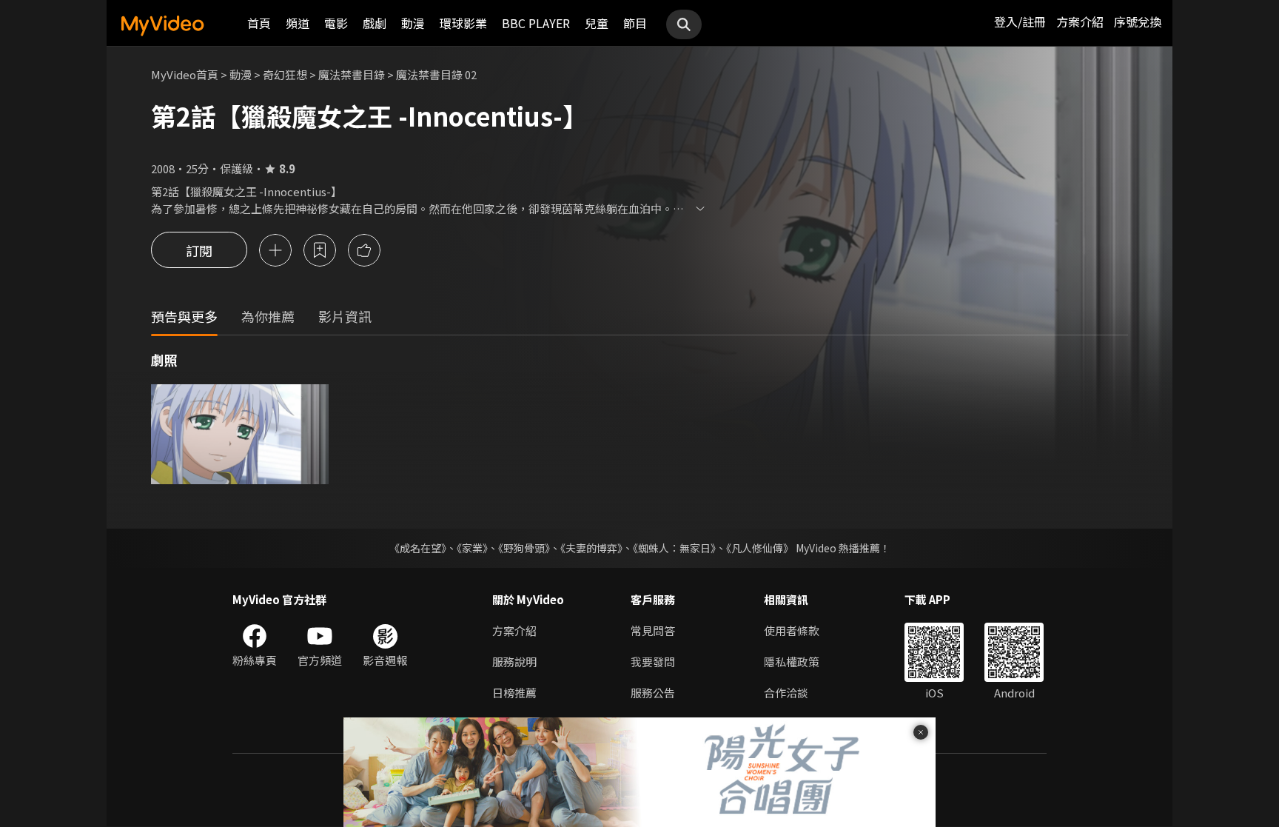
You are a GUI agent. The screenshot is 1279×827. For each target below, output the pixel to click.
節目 (635, 23)
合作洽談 (786, 692)
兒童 (596, 23)
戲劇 (374, 23)
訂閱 (199, 250)
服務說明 (514, 661)
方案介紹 (1080, 21)
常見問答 (653, 630)
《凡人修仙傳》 (759, 547)
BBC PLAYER (536, 23)
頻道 (297, 23)
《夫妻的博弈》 (591, 547)
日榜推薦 (514, 692)
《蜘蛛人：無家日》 (674, 547)
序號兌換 (1137, 21)
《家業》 (472, 547)
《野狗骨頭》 (524, 547)
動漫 (413, 23)
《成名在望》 (417, 547)
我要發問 (653, 661)
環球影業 (463, 23)
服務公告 (653, 692)
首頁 (259, 23)
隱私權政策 (791, 661)
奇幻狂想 (285, 74)
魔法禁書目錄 (351, 74)
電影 (336, 23)
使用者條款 (791, 630)
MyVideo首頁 (184, 74)
